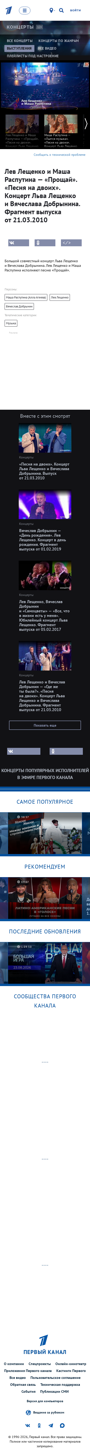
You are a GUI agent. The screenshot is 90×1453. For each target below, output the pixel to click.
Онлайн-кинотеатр (70, 1363)
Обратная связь (23, 1384)
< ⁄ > (67, 243)
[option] (22, 134)
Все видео (17, 1377)
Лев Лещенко (60, 297)
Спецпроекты (40, 1363)
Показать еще (45, 725)
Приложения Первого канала (28, 1370)
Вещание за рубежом (48, 1412)
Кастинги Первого (71, 1370)
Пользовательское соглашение (55, 1377)
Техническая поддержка (60, 1384)
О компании (14, 1363)
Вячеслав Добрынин (19, 306)
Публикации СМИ (54, 1391)
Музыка (11, 323)
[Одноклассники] (45, 242)
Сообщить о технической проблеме (59, 155)
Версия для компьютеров (45, 1401)
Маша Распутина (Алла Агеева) (26, 297)
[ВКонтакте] (18, 242)
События (28, 1391)
